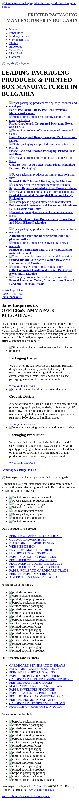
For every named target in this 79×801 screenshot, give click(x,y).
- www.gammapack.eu (41, 789)
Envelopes (15, 46)
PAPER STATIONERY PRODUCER (32, 556)
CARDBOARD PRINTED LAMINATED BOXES (41, 679)
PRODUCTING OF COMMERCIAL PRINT (37, 696)
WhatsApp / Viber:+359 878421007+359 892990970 (13, 294)
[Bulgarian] (22, 63)
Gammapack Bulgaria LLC (20, 470)
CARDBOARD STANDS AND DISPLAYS (37, 665)
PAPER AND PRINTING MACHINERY (35, 675)
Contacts (14, 56)
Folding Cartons (19, 36)
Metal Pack (16, 53)
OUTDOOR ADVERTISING (27, 539)
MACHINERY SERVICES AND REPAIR (35, 686)
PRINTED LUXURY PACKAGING (32, 672)
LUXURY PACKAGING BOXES (30, 553)
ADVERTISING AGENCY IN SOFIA (33, 577)
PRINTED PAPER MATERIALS (30, 574)
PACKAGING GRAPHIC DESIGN (31, 543)
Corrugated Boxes (20, 39)
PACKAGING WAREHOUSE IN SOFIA (35, 706)
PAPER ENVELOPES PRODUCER (32, 689)
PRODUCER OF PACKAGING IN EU (34, 567)
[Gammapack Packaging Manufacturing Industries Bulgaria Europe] (39, 6)
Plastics (13, 43)
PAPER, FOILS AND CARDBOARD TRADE (38, 570)
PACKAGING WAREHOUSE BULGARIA (37, 669)
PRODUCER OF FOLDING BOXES (33, 560)
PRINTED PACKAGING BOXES (31, 682)
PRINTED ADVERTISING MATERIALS (35, 536)
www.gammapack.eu (22, 385)
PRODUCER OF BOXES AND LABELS (35, 563)
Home (13, 29)
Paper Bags (16, 32)
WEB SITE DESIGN (22, 546)
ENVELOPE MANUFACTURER (30, 550)
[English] (8, 63)
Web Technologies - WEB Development (26, 796)
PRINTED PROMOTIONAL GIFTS (32, 699)
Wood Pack (16, 50)
